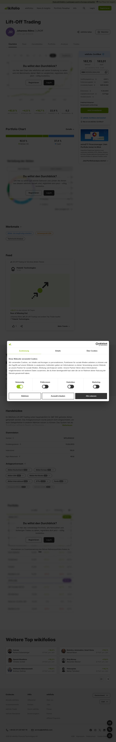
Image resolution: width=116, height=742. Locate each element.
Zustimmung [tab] (24, 351)
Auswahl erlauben (58, 396)
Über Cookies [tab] (92, 351)
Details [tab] (58, 351)
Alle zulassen (91, 396)
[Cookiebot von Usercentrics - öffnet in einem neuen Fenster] (97, 344)
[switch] (45, 386)
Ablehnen (25, 396)
